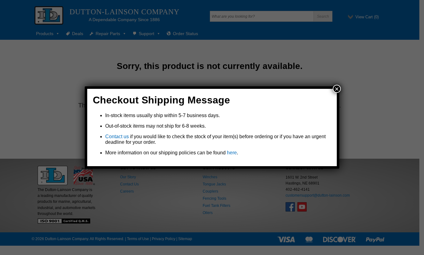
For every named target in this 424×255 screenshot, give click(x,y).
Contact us (117, 136)
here (232, 152)
